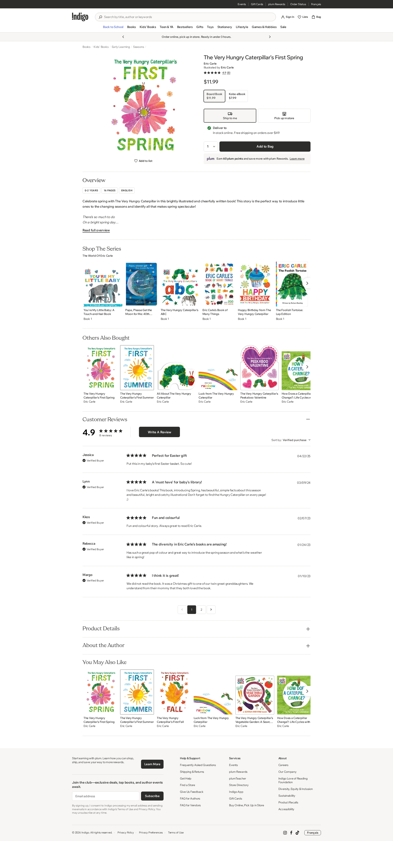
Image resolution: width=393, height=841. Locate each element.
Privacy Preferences (151, 832)
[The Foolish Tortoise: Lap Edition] (292, 284)
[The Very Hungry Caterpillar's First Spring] (100, 367)
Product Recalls (288, 802)
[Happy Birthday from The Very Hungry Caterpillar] (255, 284)
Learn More (152, 764)
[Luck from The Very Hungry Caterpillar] (218, 367)
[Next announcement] (269, 37)
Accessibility (286, 809)
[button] (113, 28)
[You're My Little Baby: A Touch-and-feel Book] (103, 284)
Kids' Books (101, 47)
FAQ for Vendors (190, 805)
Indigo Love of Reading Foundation (293, 780)
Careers (283, 765)
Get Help (185, 778)
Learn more (297, 158)
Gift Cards (257, 4)
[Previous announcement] (123, 37)
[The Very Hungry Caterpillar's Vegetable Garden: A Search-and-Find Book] (254, 692)
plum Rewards (276, 4)
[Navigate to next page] (211, 609)
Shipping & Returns (192, 772)
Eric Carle (210, 63)
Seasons (138, 47)
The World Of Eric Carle (97, 256)
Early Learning (121, 47)
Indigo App (236, 792)
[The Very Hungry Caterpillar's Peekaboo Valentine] (259, 367)
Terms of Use (176, 832)
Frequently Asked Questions (198, 765)
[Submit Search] (100, 17)
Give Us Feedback (191, 792)
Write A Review (159, 432)
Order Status (298, 4)
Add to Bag (264, 146)
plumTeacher (237, 778)
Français (316, 4)
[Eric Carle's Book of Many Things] (218, 284)
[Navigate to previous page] (182, 609)
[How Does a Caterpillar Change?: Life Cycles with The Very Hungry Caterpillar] (301, 367)
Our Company (287, 772)
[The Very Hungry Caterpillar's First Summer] (137, 367)
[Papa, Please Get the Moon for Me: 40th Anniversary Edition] (141, 284)
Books (86, 47)
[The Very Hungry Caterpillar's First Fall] (174, 692)
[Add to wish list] (118, 302)
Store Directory (238, 785)
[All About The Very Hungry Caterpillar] (176, 367)
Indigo (85, 832)
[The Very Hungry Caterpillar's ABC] (180, 284)
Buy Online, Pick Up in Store (246, 805)
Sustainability (286, 795)
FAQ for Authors (190, 798)
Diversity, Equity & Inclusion (295, 789)
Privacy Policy (125, 832)
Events (242, 4)
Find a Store (187, 785)
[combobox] (188, 17)
